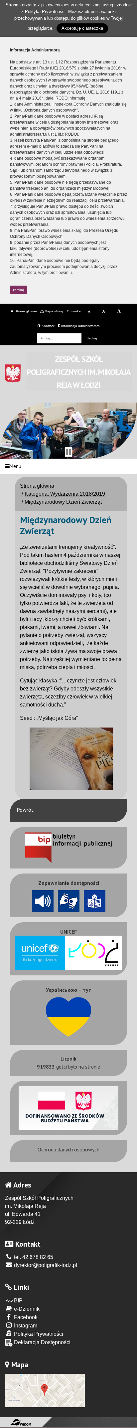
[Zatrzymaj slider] (68, 452)
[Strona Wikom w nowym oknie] (20, 1422)
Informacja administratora (80, 326)
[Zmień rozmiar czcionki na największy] (119, 311)
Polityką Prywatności (45, 11)
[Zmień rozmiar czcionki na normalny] (89, 311)
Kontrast (48, 326)
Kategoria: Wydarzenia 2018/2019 (65, 494)
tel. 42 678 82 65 (33, 1257)
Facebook (25, 1317)
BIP (18, 1300)
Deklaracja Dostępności (41, 1342)
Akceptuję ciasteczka (82, 28)
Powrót (25, 809)
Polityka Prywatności (38, 1334)
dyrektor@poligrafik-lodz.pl (45, 1265)
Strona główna (25, 311)
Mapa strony (54, 311)
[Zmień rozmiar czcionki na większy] (103, 311)
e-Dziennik (26, 1309)
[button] (7, 430)
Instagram (25, 1325)
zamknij (18, 290)
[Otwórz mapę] (45, 1390)
